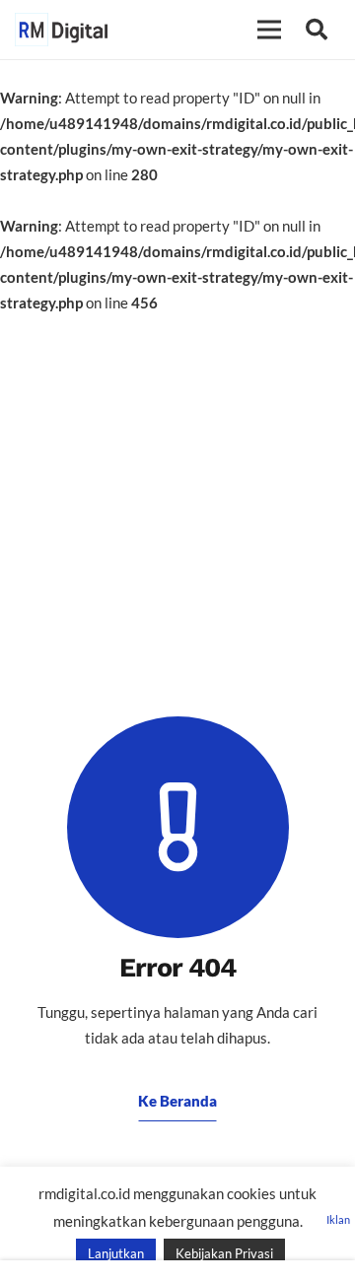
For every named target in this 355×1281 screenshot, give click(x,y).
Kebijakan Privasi (224, 1253)
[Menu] (269, 29)
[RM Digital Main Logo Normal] (61, 29)
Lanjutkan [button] (116, 1253)
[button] (316, 29)
